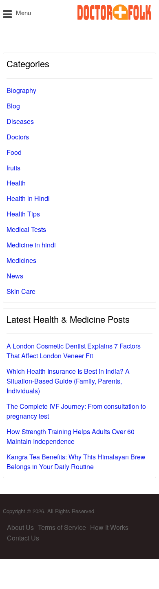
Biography (21, 90)
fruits (13, 167)
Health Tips (23, 213)
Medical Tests (26, 229)
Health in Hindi (28, 198)
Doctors (18, 136)
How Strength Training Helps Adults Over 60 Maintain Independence (71, 436)
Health (16, 183)
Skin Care (21, 291)
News (15, 275)
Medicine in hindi (31, 244)
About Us (20, 527)
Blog (13, 105)
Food (14, 152)
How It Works (109, 527)
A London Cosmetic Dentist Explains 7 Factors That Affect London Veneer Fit (74, 350)
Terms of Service (62, 527)
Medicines (21, 260)
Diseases (20, 121)
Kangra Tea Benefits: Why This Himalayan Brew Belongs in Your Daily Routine (76, 461)
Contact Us (23, 538)
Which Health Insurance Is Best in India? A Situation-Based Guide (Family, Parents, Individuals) (68, 380)
